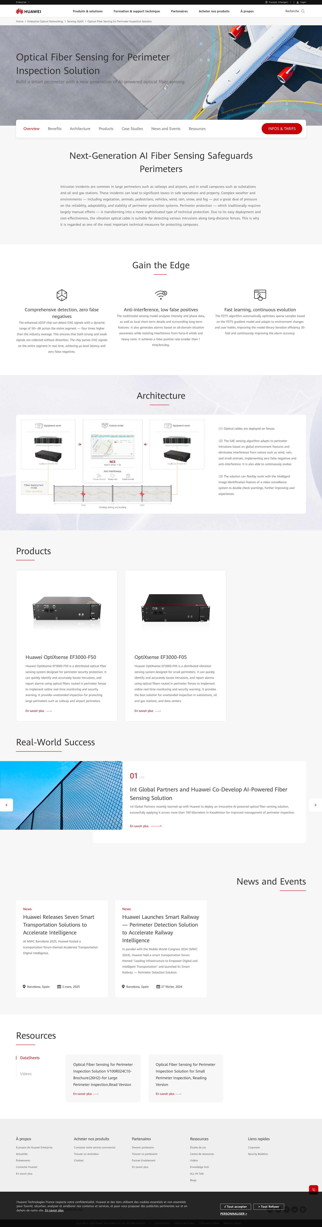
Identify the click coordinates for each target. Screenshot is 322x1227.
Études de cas (198, 1147)
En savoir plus (24, 1173)
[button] (6, 804)
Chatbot (78, 1160)
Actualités (22, 1153)
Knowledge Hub (199, 1166)
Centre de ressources (202, 1153)
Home (19, 21)
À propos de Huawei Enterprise (34, 1147)
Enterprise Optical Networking (45, 21)
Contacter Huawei (26, 1166)
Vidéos (194, 1160)
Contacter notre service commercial (94, 1147)
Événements (23, 1160)
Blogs (193, 1180)
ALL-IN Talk (197, 1173)
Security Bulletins (258, 1153)
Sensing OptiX (75, 21)
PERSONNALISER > (233, 1213)
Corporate (254, 1147)
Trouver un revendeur (86, 1153)
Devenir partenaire (143, 1147)
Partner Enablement (143, 1160)
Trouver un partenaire (144, 1153)
